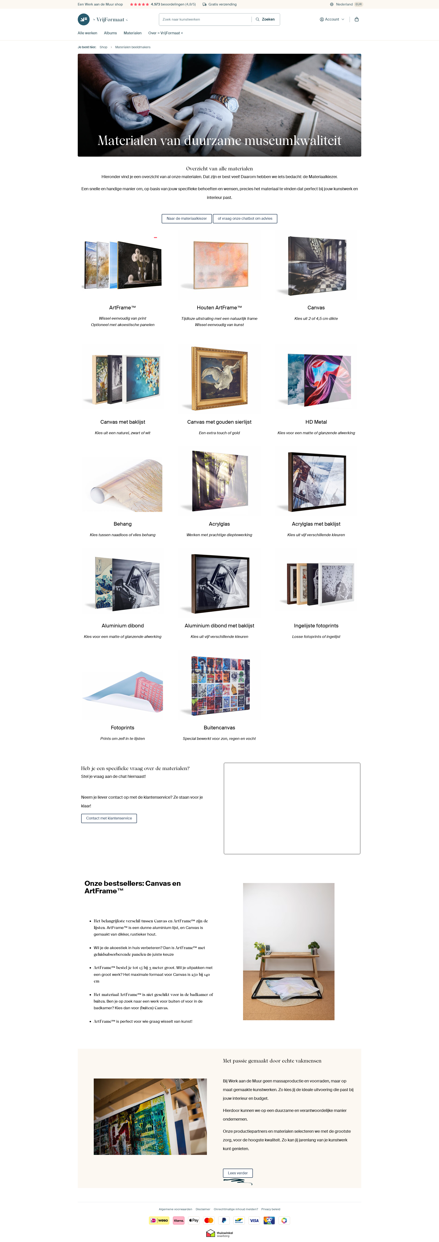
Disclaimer (203, 1209)
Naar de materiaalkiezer (187, 218)
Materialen (133, 33)
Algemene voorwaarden (175, 1209)
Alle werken (87, 33)
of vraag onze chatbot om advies (245, 218)
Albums (110, 33)
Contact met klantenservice (109, 818)
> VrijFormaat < (110, 19)
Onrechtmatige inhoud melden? (236, 1209)
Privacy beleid (270, 1209)
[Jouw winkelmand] (356, 19)
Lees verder (238, 1173)
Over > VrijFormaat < (165, 33)
